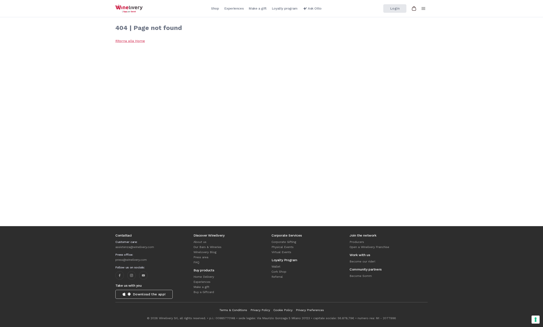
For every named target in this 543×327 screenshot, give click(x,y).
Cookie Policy (282, 310)
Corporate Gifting (284, 242)
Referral (277, 276)
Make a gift (201, 287)
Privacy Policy (260, 310)
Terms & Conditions (233, 310)
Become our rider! (362, 261)
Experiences (201, 281)
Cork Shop (279, 271)
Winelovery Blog (204, 252)
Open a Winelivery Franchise (369, 247)
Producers (357, 242)
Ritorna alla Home (130, 41)
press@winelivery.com (131, 259)
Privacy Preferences (310, 310)
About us (199, 242)
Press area (200, 257)
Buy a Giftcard (203, 292)
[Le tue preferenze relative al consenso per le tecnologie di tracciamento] (536, 320)
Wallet (276, 266)
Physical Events (283, 247)
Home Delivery (203, 276)
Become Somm (361, 276)
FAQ (196, 262)
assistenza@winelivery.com (134, 247)
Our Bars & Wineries (207, 247)
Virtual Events (281, 252)
